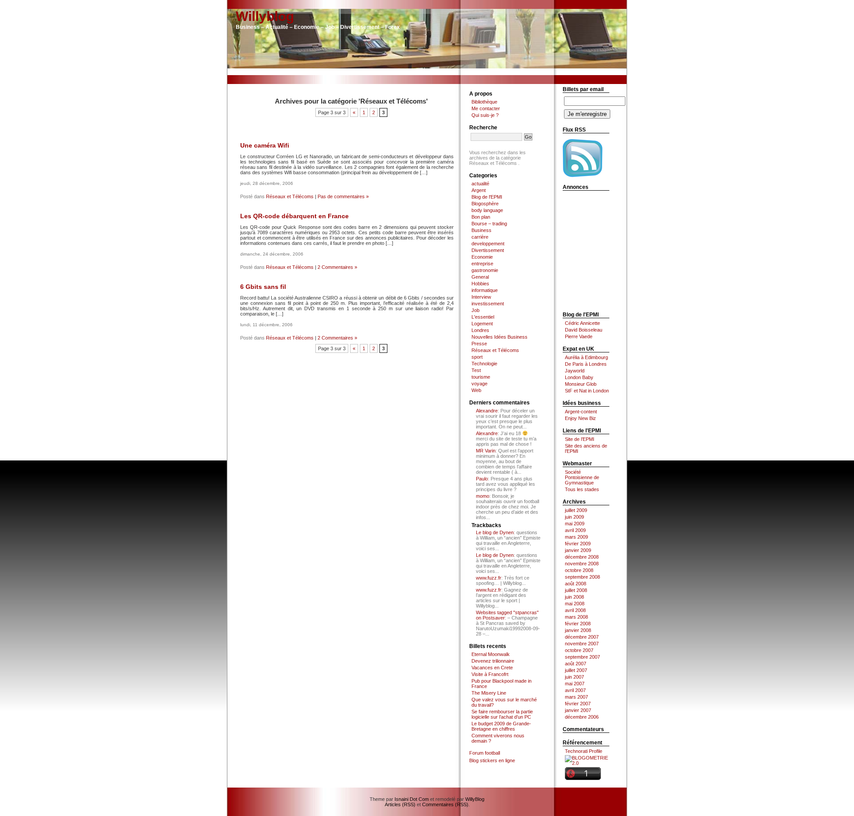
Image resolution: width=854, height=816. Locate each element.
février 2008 (578, 623)
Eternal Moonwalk (490, 654)
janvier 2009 (578, 550)
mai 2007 (574, 683)
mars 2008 (576, 617)
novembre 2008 (582, 563)
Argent (478, 190)
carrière (479, 237)
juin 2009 (574, 517)
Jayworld (574, 370)
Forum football (484, 753)
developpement (487, 243)
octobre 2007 (579, 650)
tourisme (480, 377)
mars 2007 (576, 697)
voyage (479, 383)
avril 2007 (575, 690)
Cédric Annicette (582, 323)
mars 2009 (576, 537)
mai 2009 (574, 523)
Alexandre (487, 410)
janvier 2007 (578, 710)
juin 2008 (574, 597)
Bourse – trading (489, 223)
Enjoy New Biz (580, 418)
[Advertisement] (427, 71)
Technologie (484, 363)
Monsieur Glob (580, 384)
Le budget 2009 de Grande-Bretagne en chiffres (501, 726)
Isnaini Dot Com (412, 799)
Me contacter (485, 108)
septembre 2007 (582, 657)
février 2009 (578, 543)
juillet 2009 (576, 510)
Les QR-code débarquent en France (294, 216)
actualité (480, 183)
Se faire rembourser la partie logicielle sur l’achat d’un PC (502, 714)
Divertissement (487, 250)
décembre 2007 (582, 637)
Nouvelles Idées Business (499, 337)
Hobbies (480, 283)
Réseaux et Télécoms (290, 196)
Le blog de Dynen (495, 532)
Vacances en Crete (492, 667)
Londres (480, 330)
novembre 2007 (582, 643)
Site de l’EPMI (579, 439)
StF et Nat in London (587, 390)
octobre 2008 (579, 570)
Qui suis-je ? (485, 115)
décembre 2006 (582, 717)
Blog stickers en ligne (492, 760)
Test (476, 370)
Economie (482, 257)
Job (475, 310)
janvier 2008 (578, 630)
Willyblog (265, 16)
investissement (487, 303)
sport (477, 357)
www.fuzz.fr (488, 577)
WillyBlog (474, 799)
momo (482, 496)
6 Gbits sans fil (263, 286)
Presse (479, 343)
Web (476, 390)
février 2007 (578, 703)
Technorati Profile (583, 751)
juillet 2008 (576, 590)
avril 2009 (575, 530)
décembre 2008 (582, 557)
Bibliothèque (484, 101)
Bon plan (480, 217)
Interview (481, 297)
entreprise (482, 263)
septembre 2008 (582, 577)
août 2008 (575, 583)
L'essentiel (482, 317)
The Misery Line (488, 693)
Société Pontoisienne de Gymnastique (582, 477)
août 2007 (575, 663)
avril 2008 (575, 610)
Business (481, 230)
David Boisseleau (583, 329)
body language (487, 210)
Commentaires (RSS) (445, 804)
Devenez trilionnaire (492, 661)
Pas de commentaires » (343, 196)
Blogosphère (485, 203)
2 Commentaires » (337, 267)
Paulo (482, 478)
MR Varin (485, 450)
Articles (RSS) (400, 804)
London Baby (579, 377)
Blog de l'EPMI (486, 197)
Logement (482, 323)
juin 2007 (574, 677)
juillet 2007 (576, 670)
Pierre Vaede (578, 336)
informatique (484, 290)
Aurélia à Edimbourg (586, 357)
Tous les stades (582, 489)
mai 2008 (574, 603)
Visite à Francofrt (489, 674)
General (480, 277)
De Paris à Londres (586, 364)
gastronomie (484, 270)
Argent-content (581, 411)
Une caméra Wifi (264, 145)
